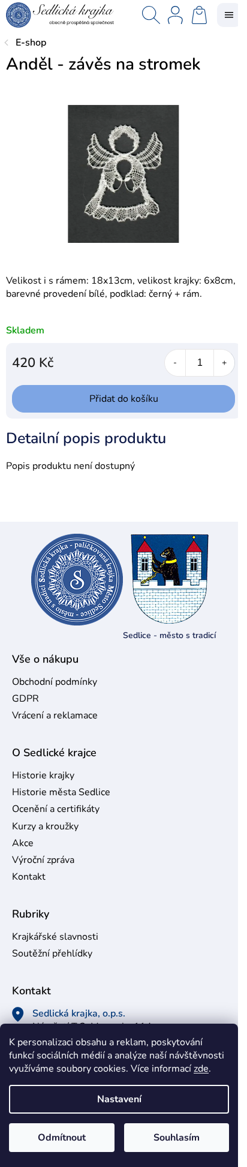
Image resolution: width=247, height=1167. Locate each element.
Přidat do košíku (123, 398)
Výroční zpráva (43, 860)
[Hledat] (151, 15)
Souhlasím (176, 1137)
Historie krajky (43, 775)
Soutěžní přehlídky (52, 953)
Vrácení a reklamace (55, 715)
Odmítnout (62, 1137)
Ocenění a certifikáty (56, 809)
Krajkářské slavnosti (55, 936)
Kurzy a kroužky (45, 826)
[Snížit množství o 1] (175, 363)
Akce (23, 843)
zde (201, 1068)
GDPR (25, 698)
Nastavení (119, 1099)
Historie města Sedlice (61, 792)
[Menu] (229, 15)
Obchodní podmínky (54, 681)
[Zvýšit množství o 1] (223, 363)
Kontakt (29, 876)
